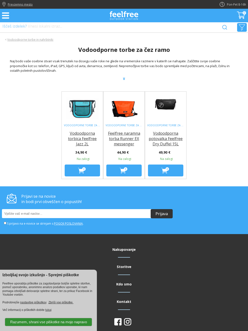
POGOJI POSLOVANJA (68, 223)
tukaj (48, 310)
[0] (241, 17)
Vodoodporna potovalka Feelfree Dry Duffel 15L (166, 139)
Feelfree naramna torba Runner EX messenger (124, 139)
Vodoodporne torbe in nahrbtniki (30, 40)
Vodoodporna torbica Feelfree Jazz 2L (82, 139)
